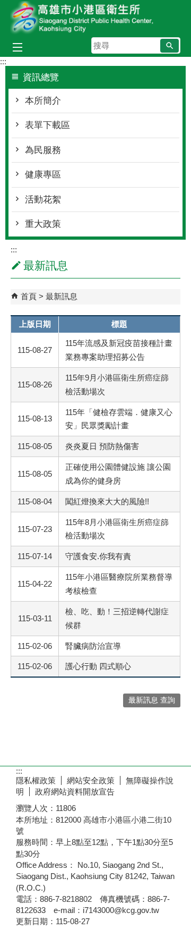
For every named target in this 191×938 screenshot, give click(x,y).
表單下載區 (47, 125)
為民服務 (43, 150)
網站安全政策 (91, 780)
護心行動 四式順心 (98, 666)
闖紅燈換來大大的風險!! (107, 501)
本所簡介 (43, 101)
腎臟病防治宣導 (93, 645)
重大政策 (43, 224)
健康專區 (43, 175)
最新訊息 (61, 296)
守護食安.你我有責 (98, 556)
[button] (169, 46)
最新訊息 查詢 (151, 700)
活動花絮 (43, 200)
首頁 (29, 296)
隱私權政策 (36, 780)
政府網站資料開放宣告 (75, 791)
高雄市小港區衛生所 (95, 18)
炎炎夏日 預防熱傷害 (102, 446)
